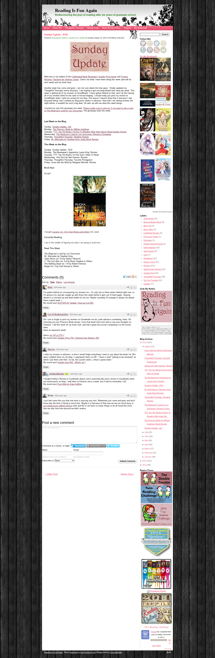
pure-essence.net (88, 652)
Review (147, 266)
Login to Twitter (113, 445)
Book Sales (148, 229)
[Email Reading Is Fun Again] (163, 52)
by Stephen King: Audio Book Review (74, 139)
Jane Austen (149, 251)
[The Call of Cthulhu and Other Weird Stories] (147, 106)
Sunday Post (74, 38)
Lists (145, 255)
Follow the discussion (134, 276)
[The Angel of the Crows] (147, 207)
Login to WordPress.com (96, 445)
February (148, 453)
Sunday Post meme (107, 76)
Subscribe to (48, 460)
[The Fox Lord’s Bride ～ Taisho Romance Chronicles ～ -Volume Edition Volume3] (147, 154)
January (147, 457)
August (147, 347)
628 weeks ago (60, 287)
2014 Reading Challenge (156, 627)
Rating (59, 282)
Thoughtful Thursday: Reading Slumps (71, 137)
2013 (144, 461)
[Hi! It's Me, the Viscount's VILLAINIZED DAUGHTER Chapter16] (163, 155)
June (146, 436)
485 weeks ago (61, 396)
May (146, 440)
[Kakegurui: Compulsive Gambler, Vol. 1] (147, 131)
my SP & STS (56, 335)
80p (66, 374)
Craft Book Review (151, 233)
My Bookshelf (140, 28)
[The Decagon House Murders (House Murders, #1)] (147, 182)
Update (82, 38)
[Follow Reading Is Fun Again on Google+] (150, 46)
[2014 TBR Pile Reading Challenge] (156, 624)
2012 (144, 465)
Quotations (148, 258)
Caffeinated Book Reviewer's (85, 76)
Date (52, 282)
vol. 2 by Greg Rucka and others (71, 232)
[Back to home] (168, 652)
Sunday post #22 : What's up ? (72, 362)
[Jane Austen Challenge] (156, 526)
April (146, 445)
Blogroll (127, 28)
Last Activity (69, 282)
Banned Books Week (152, 222)
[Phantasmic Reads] (156, 591)
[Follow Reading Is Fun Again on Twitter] (156, 46)
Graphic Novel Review (153, 244)
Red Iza (51, 349)
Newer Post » (127, 474)
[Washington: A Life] (163, 80)
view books (168, 649)
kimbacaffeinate (56, 374)
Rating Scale (93, 28)
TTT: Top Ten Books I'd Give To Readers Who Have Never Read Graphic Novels (90, 132)
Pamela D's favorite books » (163, 212)
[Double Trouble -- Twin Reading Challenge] (156, 502)
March (147, 449)
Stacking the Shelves (60, 38)
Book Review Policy (111, 28)
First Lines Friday (151, 237)
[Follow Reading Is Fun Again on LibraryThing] (143, 52)
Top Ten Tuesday (151, 280)
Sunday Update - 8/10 (56, 34)
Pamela (153, 631)
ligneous (74, 652)
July (146, 432)
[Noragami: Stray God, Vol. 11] (163, 131)
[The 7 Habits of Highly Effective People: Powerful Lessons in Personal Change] (163, 106)
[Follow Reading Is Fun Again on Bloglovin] (143, 46)
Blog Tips (148, 226)
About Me (57, 28)
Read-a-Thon (149, 262)
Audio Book (148, 219)
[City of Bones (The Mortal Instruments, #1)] (147, 80)
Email (76, 450)
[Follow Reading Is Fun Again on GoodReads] (163, 46)
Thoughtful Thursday (74, 28)
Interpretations (150, 248)
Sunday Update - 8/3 (61, 127)
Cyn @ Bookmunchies (58, 314)
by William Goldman (71, 129)
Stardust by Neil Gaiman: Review (158, 366)
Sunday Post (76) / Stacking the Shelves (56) (78, 338)
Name (44, 450)
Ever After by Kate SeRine (70, 384)
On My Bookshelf (148, 56)
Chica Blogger (116, 652)
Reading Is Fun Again (76, 10)
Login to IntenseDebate (78, 445)
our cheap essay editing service (57, 406)
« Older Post (51, 474)
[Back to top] (170, 652)
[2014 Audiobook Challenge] (156, 589)
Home (46, 28)
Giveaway (148, 240)
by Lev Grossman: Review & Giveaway (83, 134)
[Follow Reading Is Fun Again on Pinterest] (150, 52)
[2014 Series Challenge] (156, 557)
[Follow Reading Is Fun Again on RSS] (156, 52)
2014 (144, 342)
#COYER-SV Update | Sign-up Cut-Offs (75, 303)
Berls (50, 287)
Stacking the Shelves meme (66, 79)
